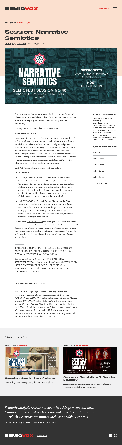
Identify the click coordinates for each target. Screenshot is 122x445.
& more (56, 254)
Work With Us (104, 8)
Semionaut (23, 23)
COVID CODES (70, 262)
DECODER (55, 265)
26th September (35, 128)
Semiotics (10, 23)
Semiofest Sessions (37, 283)
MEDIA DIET (58, 268)
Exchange (9, 43)
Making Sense (98, 152)
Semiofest (24, 283)
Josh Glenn (21, 43)
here (94, 135)
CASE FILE (33, 268)
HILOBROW (35, 298)
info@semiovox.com (26, 422)
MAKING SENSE (50, 259)
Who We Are (42, 435)
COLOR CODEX (40, 265)
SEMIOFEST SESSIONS (25, 262)
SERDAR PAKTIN (35, 221)
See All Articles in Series (102, 183)
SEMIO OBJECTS (24, 265)
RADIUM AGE (29, 301)
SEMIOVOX (20, 298)
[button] (115, 9)
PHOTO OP (44, 268)
